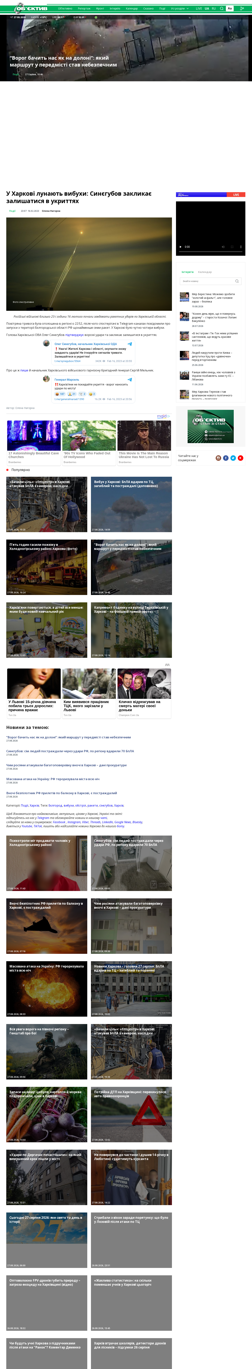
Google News (122, 822)
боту (120, 826)
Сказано (148, 8)
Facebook (59, 822)
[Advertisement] (126, 107)
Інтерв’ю (115, 8)
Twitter (233, 458)
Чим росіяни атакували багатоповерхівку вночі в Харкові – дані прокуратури (66, 765)
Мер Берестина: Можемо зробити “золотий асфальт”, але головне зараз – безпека (213, 297)
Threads (95, 822)
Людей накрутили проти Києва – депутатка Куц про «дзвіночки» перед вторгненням (212, 356)
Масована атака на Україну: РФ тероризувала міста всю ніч (52, 779)
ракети (92, 805)
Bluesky (137, 822)
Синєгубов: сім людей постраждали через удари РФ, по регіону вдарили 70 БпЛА (70, 751)
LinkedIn (107, 822)
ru (214, 8)
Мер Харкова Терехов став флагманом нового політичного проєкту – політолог (212, 395)
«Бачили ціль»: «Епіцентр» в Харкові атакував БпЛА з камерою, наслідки (58, 61)
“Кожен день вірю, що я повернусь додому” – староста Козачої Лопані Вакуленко (214, 317)
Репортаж (84, 8)
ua (207, 8)
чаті (103, 818)
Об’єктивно (65, 8)
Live (199, 8)
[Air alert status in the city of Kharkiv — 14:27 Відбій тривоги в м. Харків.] (96, 17)
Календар (132, 8)
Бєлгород (55, 805)
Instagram (74, 822)
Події (162, 8)
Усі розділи (178, 8)
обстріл (80, 805)
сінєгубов (106, 805)
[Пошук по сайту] (222, 8)
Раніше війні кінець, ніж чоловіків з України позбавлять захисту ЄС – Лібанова (213, 375)
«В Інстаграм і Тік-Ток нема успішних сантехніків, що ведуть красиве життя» (215, 336)
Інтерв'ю (188, 272)
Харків (34, 805)
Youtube (27, 826)
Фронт (100, 8)
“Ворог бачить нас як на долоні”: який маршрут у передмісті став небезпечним (68, 737)
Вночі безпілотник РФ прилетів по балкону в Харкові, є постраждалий (61, 793)
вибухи (69, 805)
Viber (85, 822)
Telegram (43, 818)
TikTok (38, 826)
